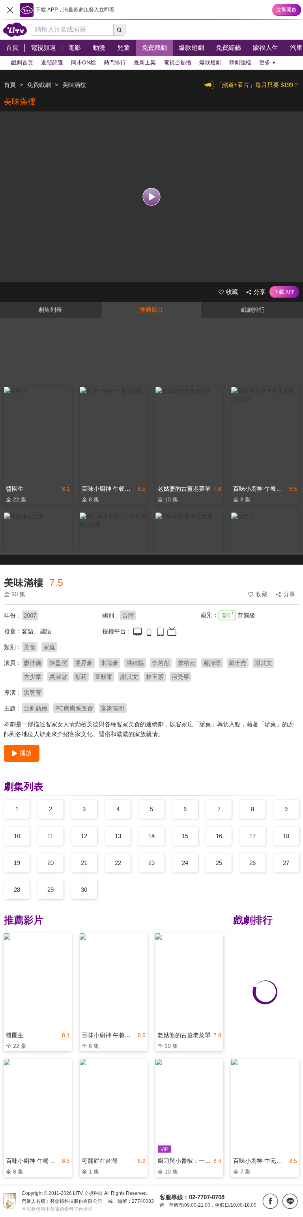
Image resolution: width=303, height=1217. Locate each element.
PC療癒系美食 (74, 708)
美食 (30, 647)
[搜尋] (119, 30)
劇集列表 (50, 309)
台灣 (128, 615)
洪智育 (32, 692)
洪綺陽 (135, 662)
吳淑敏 (58, 676)
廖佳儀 (32, 662)
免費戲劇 (39, 84)
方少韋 (32, 676)
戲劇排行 (253, 309)
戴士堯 (238, 662)
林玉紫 (155, 676)
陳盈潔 (58, 662)
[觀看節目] (152, 197)
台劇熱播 (35, 708)
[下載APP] (284, 292)
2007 (30, 615)
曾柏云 (186, 662)
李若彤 (161, 662)
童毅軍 (103, 676)
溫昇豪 (84, 662)
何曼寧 (180, 676)
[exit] (10, 10)
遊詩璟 (212, 662)
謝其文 (263, 662)
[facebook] (270, 1201)
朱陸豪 (109, 662)
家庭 (49, 647)
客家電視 (113, 708)
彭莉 (81, 676)
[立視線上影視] (15, 30)
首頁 (10, 84)
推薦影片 (151, 309)
